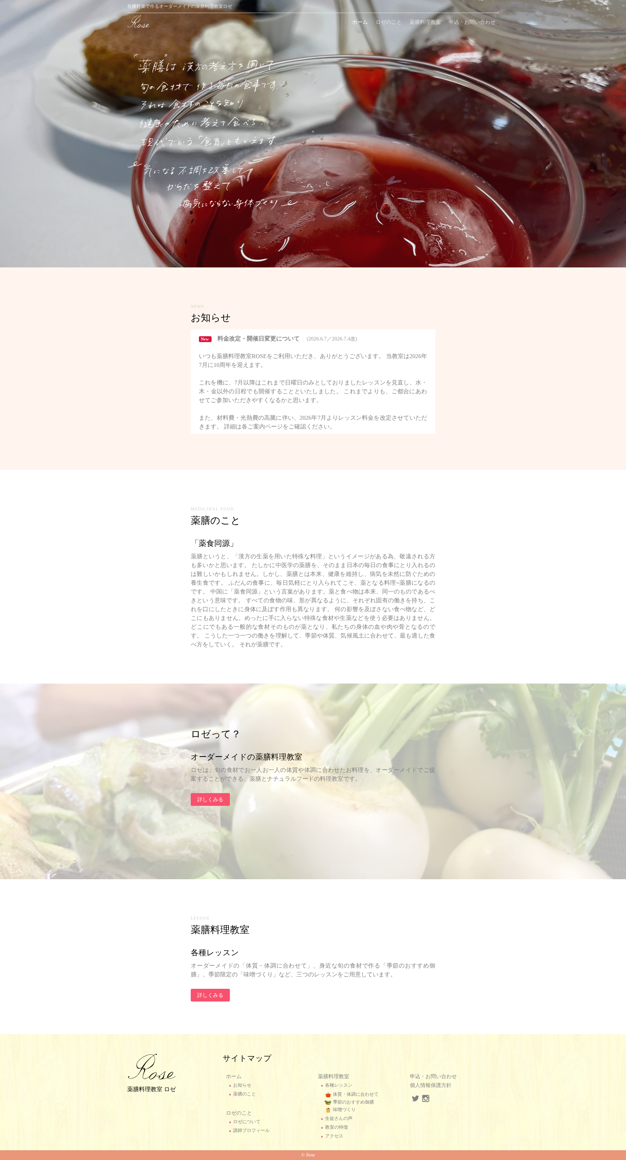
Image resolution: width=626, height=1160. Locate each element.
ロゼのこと (389, 21)
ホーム (360, 21)
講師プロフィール (251, 1130)
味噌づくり (344, 1109)
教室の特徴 (336, 1127)
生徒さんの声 (338, 1118)
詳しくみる (210, 799)
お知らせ (242, 1085)
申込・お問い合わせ (472, 21)
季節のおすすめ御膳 (353, 1102)
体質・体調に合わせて (355, 1094)
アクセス (334, 1136)
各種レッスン (338, 1085)
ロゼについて (247, 1121)
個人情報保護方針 (431, 1085)
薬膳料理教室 (425, 21)
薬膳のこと (244, 1094)
